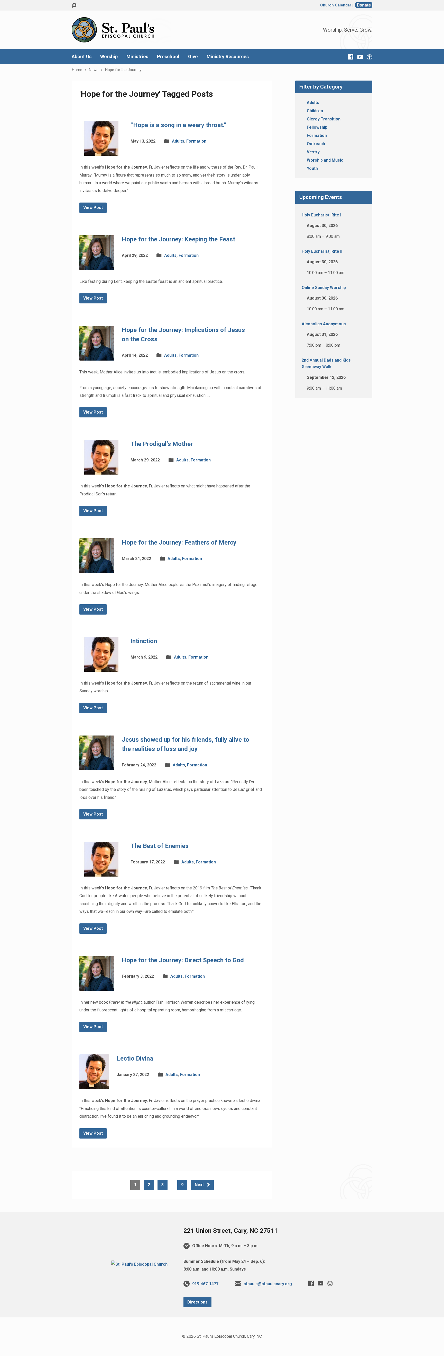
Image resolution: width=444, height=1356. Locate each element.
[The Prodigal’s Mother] (101, 470)
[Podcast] (369, 56)
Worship (109, 56)
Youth (312, 168)
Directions (197, 1302)
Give (193, 56)
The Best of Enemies (160, 846)
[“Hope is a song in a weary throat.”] (101, 151)
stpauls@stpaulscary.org (268, 1283)
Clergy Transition (323, 119)
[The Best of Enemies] (101, 872)
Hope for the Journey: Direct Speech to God (183, 960)
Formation (196, 141)
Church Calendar (335, 5)
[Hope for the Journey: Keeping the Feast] (96, 265)
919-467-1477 (205, 1283)
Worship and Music (325, 160)
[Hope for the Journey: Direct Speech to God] (96, 986)
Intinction (144, 641)
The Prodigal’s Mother (162, 444)
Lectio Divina (135, 1058)
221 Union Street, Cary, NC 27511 (230, 1230)
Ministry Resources (228, 56)
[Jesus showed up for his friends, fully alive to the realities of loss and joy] (96, 766)
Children (315, 110)
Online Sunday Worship (324, 287)
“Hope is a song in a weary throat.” (178, 125)
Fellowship (317, 127)
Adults (178, 141)
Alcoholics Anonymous (324, 323)
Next (200, 1184)
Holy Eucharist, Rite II (322, 251)
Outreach (316, 143)
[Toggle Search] (74, 5)
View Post (93, 207)
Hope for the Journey (123, 69)
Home (77, 69)
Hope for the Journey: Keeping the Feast (178, 239)
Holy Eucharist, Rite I (321, 215)
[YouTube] (360, 56)
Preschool (168, 56)
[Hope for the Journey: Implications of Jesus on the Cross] (96, 356)
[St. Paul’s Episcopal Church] (139, 1264)
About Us (81, 56)
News (93, 69)
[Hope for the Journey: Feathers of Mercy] (96, 569)
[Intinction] (101, 667)
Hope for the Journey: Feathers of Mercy (179, 542)
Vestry (313, 152)
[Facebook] (350, 56)
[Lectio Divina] (94, 1085)
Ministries (137, 56)
